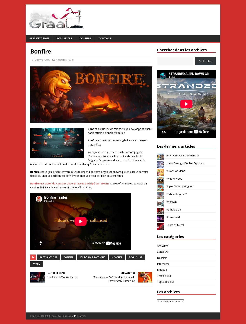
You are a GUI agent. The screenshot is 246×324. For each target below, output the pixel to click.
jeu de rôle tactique (92, 257)
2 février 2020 (42, 59)
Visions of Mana (175, 171)
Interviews (163, 263)
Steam (36, 264)
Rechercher (205, 61)
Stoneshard (173, 217)
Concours (162, 251)
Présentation (39, 38)
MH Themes (80, 316)
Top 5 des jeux (165, 281)
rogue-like (135, 257)
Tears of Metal (175, 225)
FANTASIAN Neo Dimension (183, 155)
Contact (105, 38)
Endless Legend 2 (176, 194)
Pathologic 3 (173, 209)
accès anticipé (48, 257)
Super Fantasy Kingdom (180, 186)
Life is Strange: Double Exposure (185, 163)
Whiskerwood (174, 178)
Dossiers (85, 38)
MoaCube (116, 257)
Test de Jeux (164, 275)
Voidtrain (171, 201)
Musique (162, 269)
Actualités (64, 38)
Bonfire (68, 257)
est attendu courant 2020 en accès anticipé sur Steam (69, 183)
